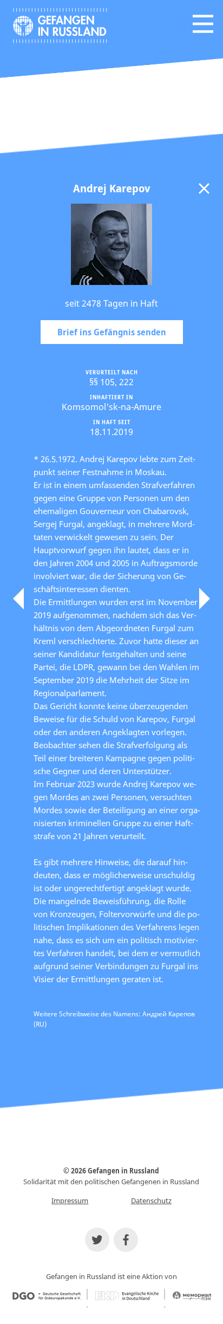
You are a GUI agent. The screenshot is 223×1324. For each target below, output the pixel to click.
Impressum (69, 1200)
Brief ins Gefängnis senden (111, 332)
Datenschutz (151, 1200)
